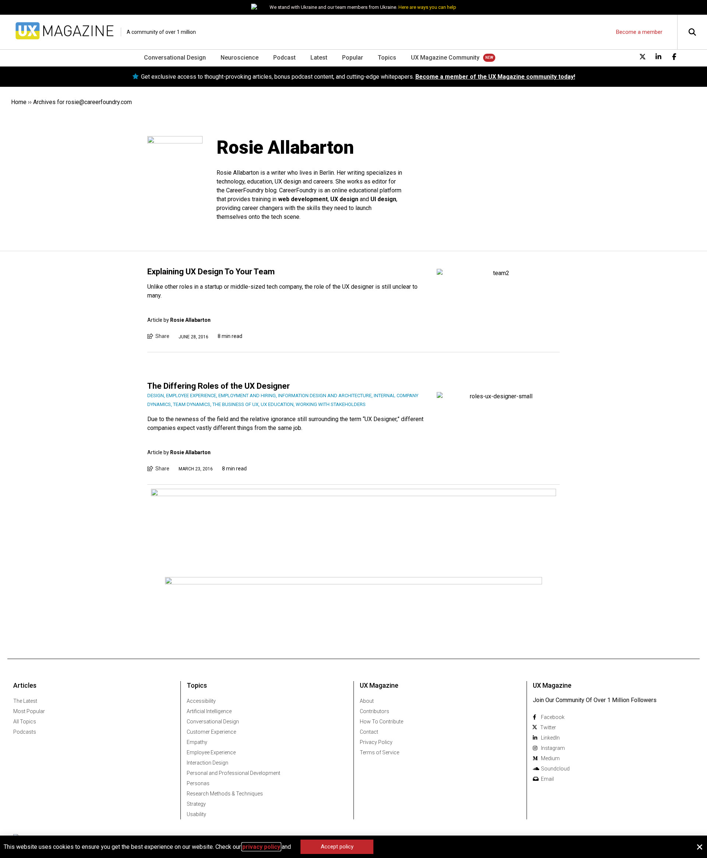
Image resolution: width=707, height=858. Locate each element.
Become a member (639, 32)
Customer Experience (211, 732)
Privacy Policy (376, 742)
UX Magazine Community (445, 57)
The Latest (25, 701)
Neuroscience (239, 57)
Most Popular (29, 711)
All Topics (24, 722)
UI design (383, 199)
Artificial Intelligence (209, 711)
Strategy (196, 804)
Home (19, 102)
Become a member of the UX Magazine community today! (495, 76)
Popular (352, 57)
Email (547, 779)
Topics (387, 57)
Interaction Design (207, 763)
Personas (198, 783)
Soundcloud (555, 769)
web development (303, 199)
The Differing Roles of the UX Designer (218, 386)
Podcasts (24, 732)
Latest (318, 57)
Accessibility (201, 701)
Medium (550, 758)
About (367, 701)
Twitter (548, 727)
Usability (196, 814)
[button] (699, 847)
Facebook (552, 717)
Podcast (284, 57)
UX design (344, 199)
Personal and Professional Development (233, 773)
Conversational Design (175, 57)
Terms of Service (379, 752)
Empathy (197, 742)
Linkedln (550, 738)
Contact (369, 732)
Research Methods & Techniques (225, 794)
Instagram (553, 748)
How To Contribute (381, 722)
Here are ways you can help (427, 7)
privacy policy (261, 846)
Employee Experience (211, 752)
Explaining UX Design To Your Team (211, 271)
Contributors (374, 711)
